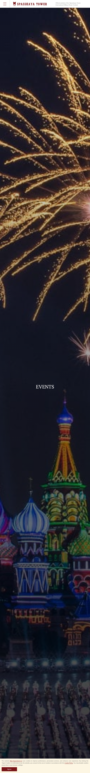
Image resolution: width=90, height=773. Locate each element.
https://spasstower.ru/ (16, 761)
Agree (9, 769)
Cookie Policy (69, 763)
